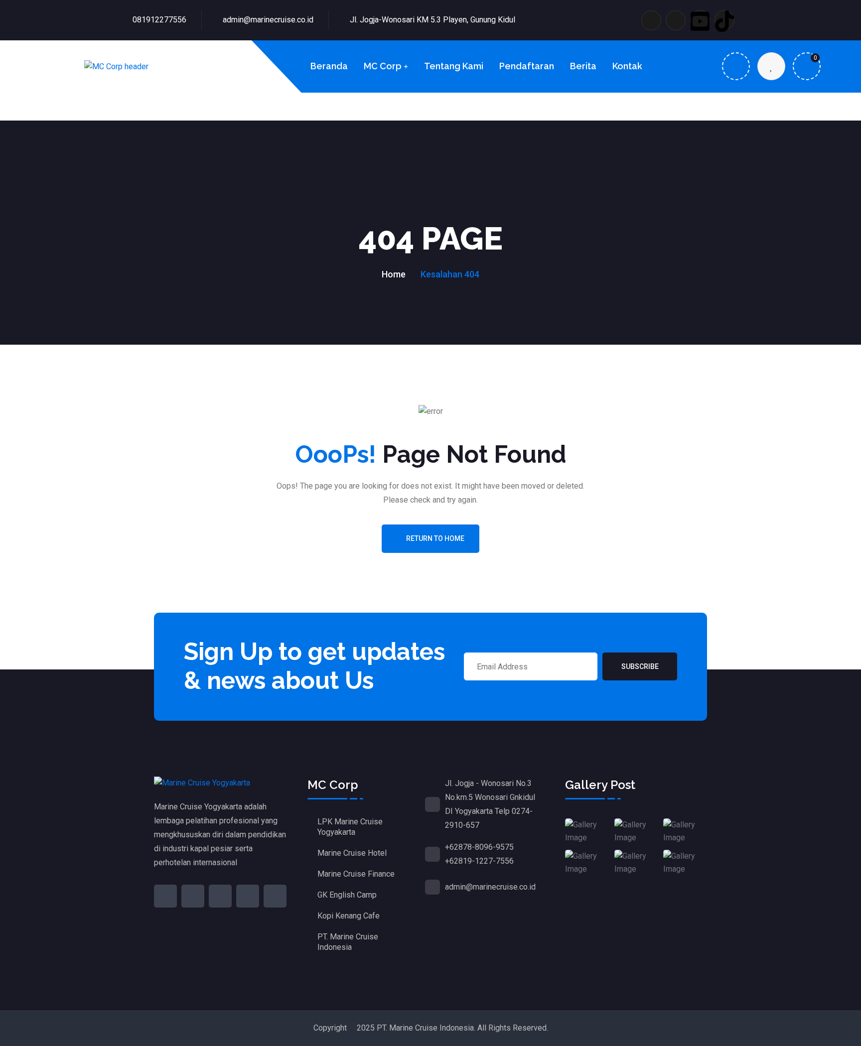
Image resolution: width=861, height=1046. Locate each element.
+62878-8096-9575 (479, 847)
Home (394, 274)
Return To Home (435, 538)
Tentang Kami (453, 66)
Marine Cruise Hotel (352, 853)
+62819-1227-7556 (479, 861)
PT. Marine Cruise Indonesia (347, 942)
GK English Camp (347, 895)
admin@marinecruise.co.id (268, 19)
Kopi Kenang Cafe (348, 915)
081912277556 (159, 19)
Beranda (329, 66)
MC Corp (383, 66)
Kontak (627, 66)
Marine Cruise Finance (356, 874)
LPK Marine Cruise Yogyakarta (350, 827)
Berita (583, 66)
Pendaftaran (526, 66)
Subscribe (640, 666)
